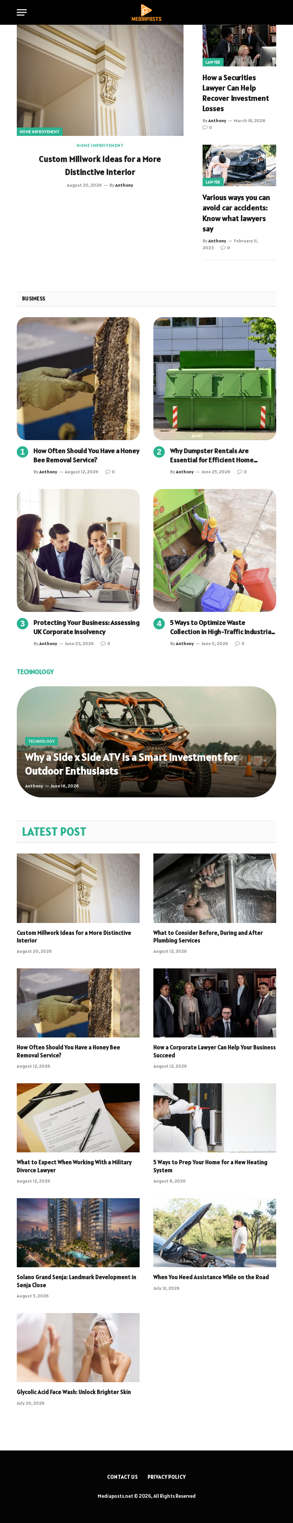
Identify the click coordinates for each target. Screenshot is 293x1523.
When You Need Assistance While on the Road (211, 1277)
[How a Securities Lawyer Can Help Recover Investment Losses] (239, 45)
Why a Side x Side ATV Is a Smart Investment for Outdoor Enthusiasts (131, 764)
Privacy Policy (167, 1477)
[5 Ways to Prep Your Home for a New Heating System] (214, 1117)
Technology (41, 741)
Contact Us (122, 1477)
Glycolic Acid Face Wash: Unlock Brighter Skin (74, 1392)
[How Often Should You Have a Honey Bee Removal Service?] (78, 378)
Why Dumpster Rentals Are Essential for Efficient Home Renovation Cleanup (212, 455)
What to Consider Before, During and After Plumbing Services (208, 936)
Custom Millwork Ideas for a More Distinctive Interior (100, 165)
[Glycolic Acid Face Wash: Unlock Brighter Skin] (78, 1347)
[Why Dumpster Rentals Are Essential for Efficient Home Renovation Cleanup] (214, 378)
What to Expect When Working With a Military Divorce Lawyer (74, 1165)
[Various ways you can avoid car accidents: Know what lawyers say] (239, 165)
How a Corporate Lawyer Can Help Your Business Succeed (214, 1051)
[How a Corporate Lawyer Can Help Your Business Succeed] (214, 1002)
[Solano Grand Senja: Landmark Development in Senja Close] (78, 1232)
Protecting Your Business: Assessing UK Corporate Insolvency (87, 627)
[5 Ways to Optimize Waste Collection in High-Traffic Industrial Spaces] (214, 550)
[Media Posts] (146, 12)
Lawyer (213, 62)
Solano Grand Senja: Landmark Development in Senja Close (76, 1280)
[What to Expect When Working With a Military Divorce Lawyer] (78, 1117)
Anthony (124, 185)
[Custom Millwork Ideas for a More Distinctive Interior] (100, 80)
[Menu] (22, 12)
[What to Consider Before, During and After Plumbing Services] (214, 888)
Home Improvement (40, 131)
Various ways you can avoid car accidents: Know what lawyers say (236, 213)
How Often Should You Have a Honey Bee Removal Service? (87, 455)
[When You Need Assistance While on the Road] (214, 1232)
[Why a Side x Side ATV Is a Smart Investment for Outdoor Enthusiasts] (146, 741)
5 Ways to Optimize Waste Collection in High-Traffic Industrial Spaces (221, 627)
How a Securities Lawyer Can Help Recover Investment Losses (236, 93)
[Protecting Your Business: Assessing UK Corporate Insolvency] (78, 550)
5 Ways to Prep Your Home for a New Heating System (210, 1165)
